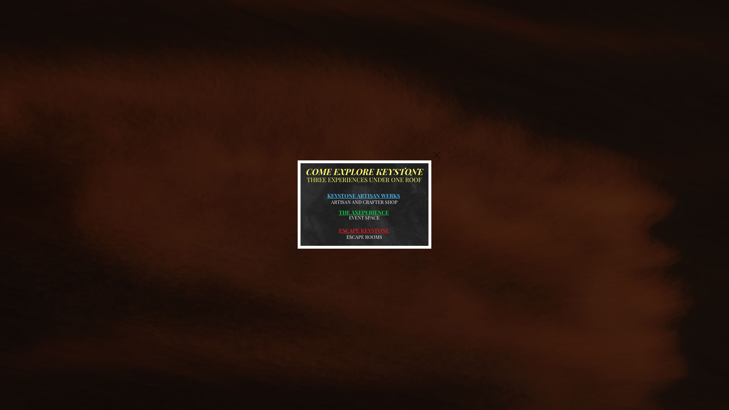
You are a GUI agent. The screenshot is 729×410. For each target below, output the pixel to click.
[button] (436, 155)
